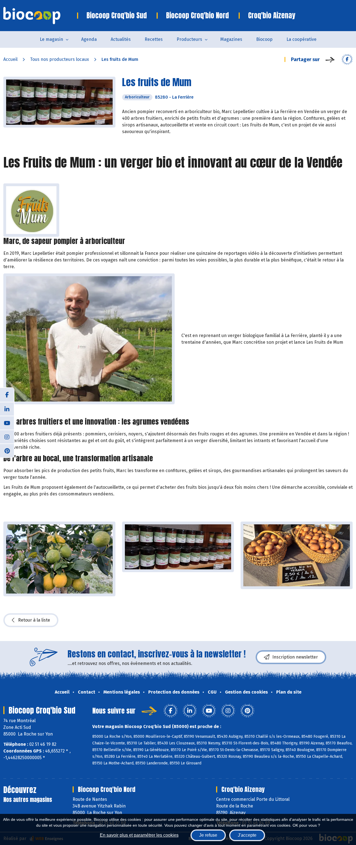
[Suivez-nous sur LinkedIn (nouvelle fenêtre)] (7, 409)
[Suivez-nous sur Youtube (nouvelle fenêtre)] (7, 423)
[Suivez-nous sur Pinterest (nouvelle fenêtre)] (7, 450)
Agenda (89, 39)
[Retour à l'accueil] (40, 15)
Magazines (231, 39)
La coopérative (301, 39)
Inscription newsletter (295, 657)
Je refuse (208, 835)
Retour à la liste (34, 620)
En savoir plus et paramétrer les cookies (139, 835)
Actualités (121, 39)
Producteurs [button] (189, 39)
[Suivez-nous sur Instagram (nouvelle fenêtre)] (7, 436)
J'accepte (247, 835)
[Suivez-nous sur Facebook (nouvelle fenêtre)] (7, 395)
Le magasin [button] (51, 39)
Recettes (154, 39)
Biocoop (264, 39)
